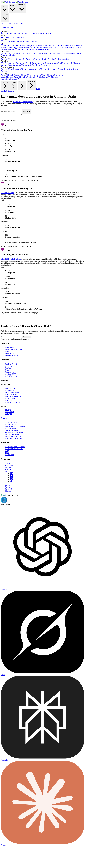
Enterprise (8, 414)
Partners (8, 467)
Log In (3, 27)
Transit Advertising (12, 430)
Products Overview (12, 364)
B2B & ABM (10, 398)
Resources (21, 4)
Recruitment (9, 400)
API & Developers (11, 376)
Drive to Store (10, 388)
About (7, 463)
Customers (9, 465)
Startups (8, 410)
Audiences (9, 366)
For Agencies (10, 353)
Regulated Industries (12, 402)
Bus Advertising (11, 428)
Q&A (7, 453)
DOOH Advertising (12, 434)
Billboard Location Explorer (15, 447)
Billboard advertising (8, 193)
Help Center (9, 455)
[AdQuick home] (16, 2)
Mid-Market (9, 412)
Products (5, 82)
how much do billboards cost (23, 102)
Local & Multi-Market (13, 396)
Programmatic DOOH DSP (15, 349)
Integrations (9, 372)
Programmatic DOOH (13, 436)
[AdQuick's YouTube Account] (11, 477)
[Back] (2, 2)
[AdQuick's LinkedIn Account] (11, 475)
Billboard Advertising (12, 424)
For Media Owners (12, 355)
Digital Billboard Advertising (15, 426)
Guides (4, 418)
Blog (2, 25)
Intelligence (9, 368)
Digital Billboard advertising (11, 259)
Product (4, 6)
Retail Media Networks (13, 438)
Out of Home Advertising (14, 432)
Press (7, 471)
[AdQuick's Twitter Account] (11, 473)
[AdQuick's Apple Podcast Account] (11, 481)
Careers (8, 469)
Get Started (10, 27)
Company (5, 14)
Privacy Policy (10, 489)
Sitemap (8, 491)
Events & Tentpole (11, 394)
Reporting (8, 370)
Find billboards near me (9, 79)
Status (7, 485)
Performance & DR (12, 392)
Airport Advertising (12, 422)
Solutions (13, 5)
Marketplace (9, 347)
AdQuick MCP (10, 374)
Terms (7, 487)
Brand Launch (10, 390)
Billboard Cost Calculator (14, 449)
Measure (8, 351)
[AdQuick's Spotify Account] (11, 479)
